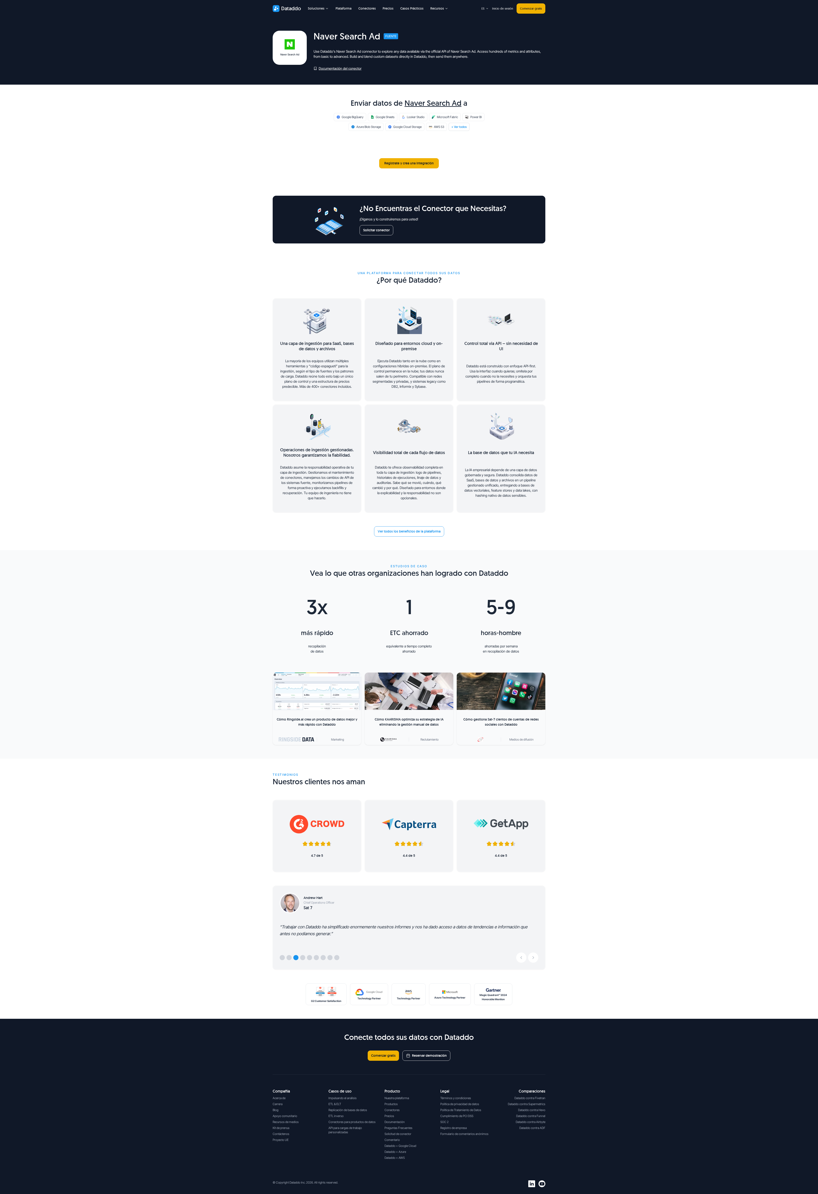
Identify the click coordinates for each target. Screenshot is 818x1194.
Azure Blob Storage (368, 127)
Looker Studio (416, 117)
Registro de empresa (453, 1128)
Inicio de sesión (502, 8)
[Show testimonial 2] (289, 957)
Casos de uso (339, 1091)
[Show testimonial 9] (336, 957)
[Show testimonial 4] (302, 957)
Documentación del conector (340, 68)
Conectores (367, 8)
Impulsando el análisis (342, 1098)
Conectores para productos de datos (352, 1122)
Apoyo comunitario (285, 1116)
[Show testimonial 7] (323, 957)
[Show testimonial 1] (282, 957)
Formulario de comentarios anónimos (464, 1134)
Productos (391, 1104)
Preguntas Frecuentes (398, 1128)
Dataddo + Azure (395, 1151)
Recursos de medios (286, 1122)
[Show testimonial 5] (309, 957)
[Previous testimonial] (521, 957)
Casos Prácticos (411, 8)
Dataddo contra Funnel (530, 1116)
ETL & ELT (334, 1104)
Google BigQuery (352, 117)
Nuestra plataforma (397, 1098)
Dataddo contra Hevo (531, 1110)
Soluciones (316, 8)
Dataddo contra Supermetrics (526, 1104)
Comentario (392, 1140)
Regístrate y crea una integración (409, 163)
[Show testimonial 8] (330, 957)
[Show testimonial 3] (295, 957)
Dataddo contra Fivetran (529, 1098)
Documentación (395, 1122)
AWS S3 (439, 127)
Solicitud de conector (398, 1134)
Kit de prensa (281, 1128)
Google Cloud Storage (407, 127)
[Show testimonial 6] (316, 957)
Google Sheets (385, 117)
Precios (388, 8)
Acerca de (279, 1098)
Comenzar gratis (531, 8)
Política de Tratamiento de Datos (460, 1110)
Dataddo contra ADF (532, 1128)
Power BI (476, 117)
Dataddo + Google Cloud (400, 1146)
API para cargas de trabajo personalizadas (345, 1130)
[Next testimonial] (533, 957)
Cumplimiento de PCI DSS (456, 1116)
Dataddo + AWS (395, 1157)
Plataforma (343, 8)
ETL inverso (336, 1116)
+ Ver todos (459, 127)
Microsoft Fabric (447, 117)
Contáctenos (281, 1134)
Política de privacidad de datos (459, 1104)
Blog (275, 1110)
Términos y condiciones (455, 1098)
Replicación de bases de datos (347, 1110)
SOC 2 (444, 1122)
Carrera (277, 1104)
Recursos (437, 8)
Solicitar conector (376, 230)
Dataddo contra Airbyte (530, 1122)
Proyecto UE (281, 1140)
